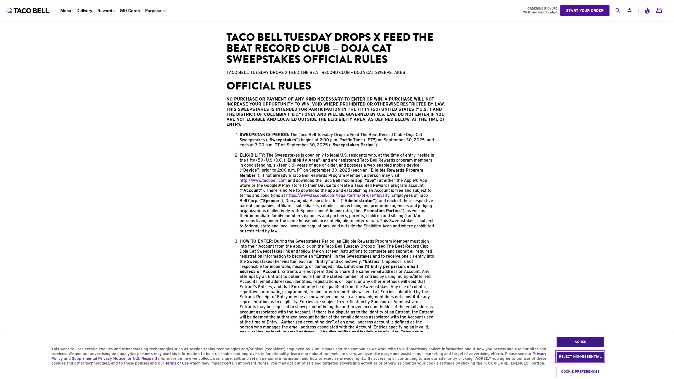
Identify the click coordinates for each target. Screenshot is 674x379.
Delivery (84, 10)
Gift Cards (130, 10)
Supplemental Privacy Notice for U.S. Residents (115, 358)
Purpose (153, 10)
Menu (65, 10)
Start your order (585, 10)
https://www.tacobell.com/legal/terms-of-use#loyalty (337, 195)
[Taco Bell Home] (29, 10)
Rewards (106, 10)
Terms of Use (177, 363)
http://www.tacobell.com (263, 180)
